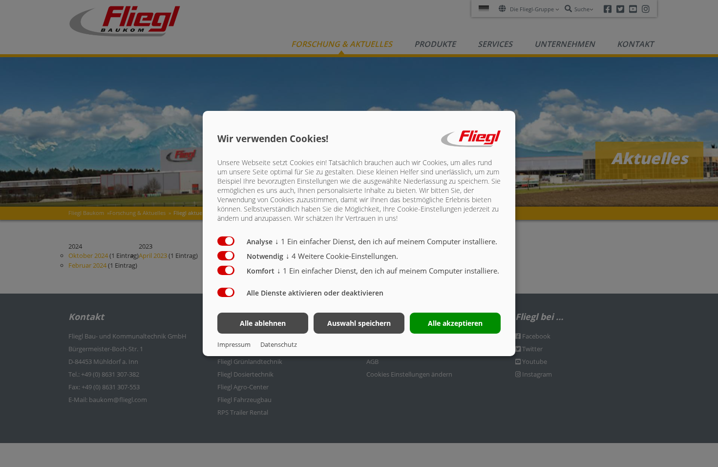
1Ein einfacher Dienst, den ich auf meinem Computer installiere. (386, 241)
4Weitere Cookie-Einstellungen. (342, 256)
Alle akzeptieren (455, 323)
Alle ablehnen (263, 323)
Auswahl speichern (359, 323)
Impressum (234, 344)
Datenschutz (278, 344)
